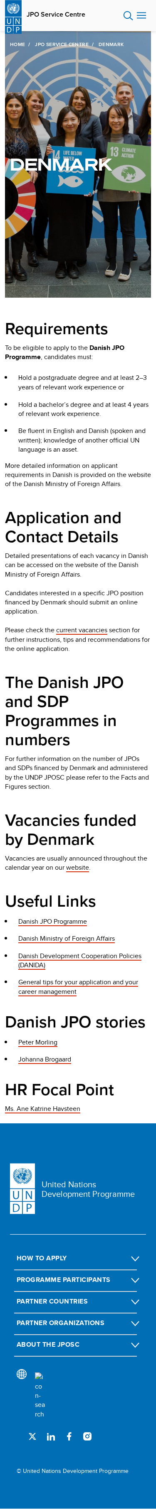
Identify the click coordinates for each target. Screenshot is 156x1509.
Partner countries (52, 1301)
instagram (87, 1436)
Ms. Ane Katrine (42, 1108)
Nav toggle (141, 16)
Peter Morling (37, 1042)
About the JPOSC (48, 1344)
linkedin (51, 1436)
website (77, 867)
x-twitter (32, 1436)
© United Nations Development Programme (73, 1471)
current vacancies (81, 630)
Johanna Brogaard (44, 1059)
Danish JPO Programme (52, 921)
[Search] (40, 1395)
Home (17, 44)
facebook (69, 1436)
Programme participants (64, 1279)
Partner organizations (60, 1323)
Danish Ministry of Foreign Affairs (66, 938)
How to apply (42, 1258)
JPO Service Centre (56, 14)
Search (128, 15)
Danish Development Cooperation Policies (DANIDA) (79, 960)
